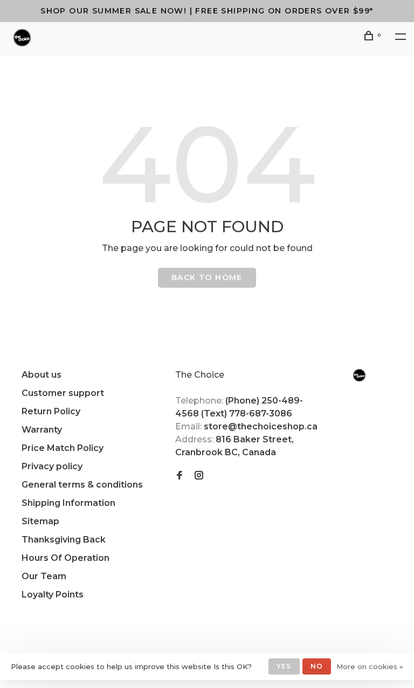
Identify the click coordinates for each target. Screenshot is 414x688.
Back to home (207, 277)
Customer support (63, 393)
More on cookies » (369, 666)
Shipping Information (68, 503)
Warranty (42, 430)
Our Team (44, 576)
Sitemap (40, 521)
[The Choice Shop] (359, 375)
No (316, 666)
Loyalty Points (53, 594)
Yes (284, 666)
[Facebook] (179, 476)
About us (41, 375)
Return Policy (51, 411)
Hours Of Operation (65, 558)
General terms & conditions (82, 484)
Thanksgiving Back (64, 539)
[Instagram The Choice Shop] (199, 476)
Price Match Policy (63, 448)
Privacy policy (52, 466)
